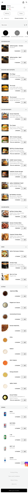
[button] (14, 7)
